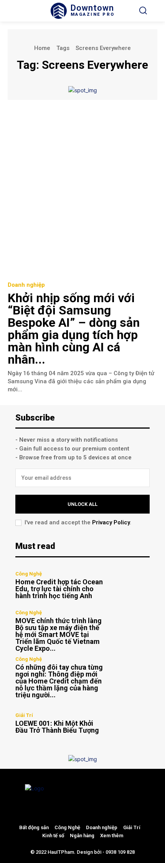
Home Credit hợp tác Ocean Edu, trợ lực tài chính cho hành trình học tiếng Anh (59, 589)
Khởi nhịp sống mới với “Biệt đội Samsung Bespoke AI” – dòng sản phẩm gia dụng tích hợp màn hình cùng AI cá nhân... (74, 329)
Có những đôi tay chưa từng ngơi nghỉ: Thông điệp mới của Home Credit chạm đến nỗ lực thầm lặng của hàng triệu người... (59, 681)
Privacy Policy (111, 522)
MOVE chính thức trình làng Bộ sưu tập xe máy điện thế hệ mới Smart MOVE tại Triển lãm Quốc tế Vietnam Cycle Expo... (58, 634)
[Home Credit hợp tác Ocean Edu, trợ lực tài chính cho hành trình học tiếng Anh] (129, 585)
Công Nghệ (28, 573)
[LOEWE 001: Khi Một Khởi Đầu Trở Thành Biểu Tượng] (129, 723)
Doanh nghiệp (26, 285)
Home (42, 48)
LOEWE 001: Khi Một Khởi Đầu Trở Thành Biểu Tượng (57, 726)
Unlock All (82, 504)
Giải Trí (24, 715)
